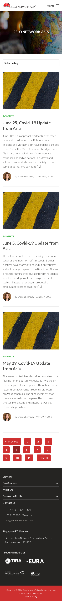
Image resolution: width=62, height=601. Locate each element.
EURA (35, 561)
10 (17, 457)
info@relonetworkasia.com (19, 520)
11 (29, 457)
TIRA (13, 561)
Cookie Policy (38, 593)
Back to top (30, 596)
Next (42, 457)
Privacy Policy (25, 593)
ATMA (35, 573)
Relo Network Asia (19, 5)
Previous (12, 441)
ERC (15, 573)
